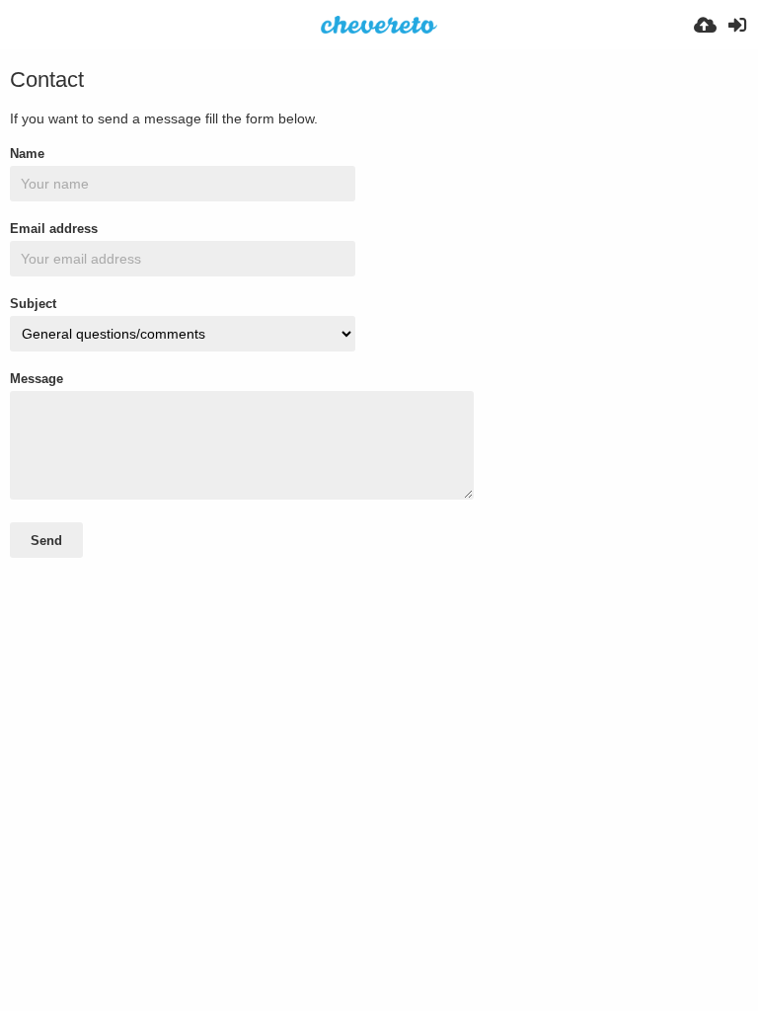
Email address (54, 228)
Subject (33, 303)
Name (27, 153)
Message (36, 378)
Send (46, 540)
